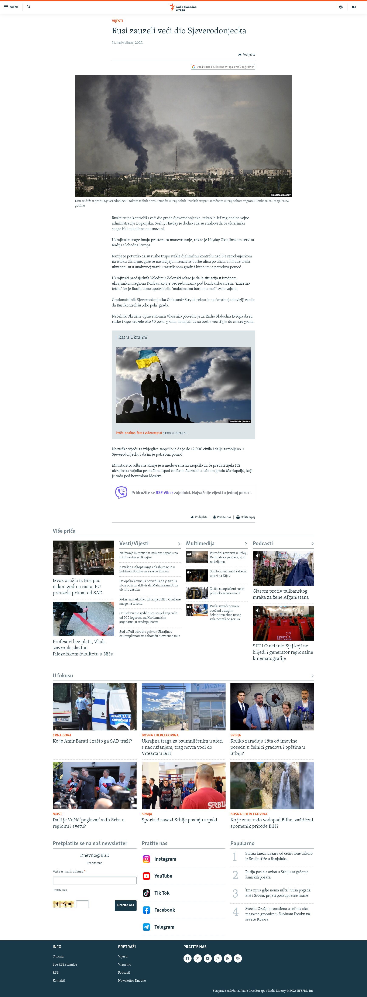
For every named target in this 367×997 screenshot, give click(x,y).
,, (139, 433)
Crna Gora (62, 735)
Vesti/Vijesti (134, 544)
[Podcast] (341, 7)
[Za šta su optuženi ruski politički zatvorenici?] (197, 593)
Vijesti (117, 21)
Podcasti (263, 544)
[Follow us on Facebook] (188, 958)
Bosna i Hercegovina (160, 735)
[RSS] (228, 958)
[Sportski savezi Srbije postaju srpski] (184, 785)
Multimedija (200, 544)
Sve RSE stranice (65, 964)
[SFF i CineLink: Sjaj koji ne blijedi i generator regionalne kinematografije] (283, 623)
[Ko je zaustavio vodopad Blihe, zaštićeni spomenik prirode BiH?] (272, 785)
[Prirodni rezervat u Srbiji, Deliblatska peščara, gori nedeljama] (197, 557)
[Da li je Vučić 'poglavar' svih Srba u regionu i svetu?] (95, 785)
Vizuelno (124, 964)
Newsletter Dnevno (132, 981)
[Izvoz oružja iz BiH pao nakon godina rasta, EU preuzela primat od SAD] (83, 558)
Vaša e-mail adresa (69, 872)
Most (57, 814)
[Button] (246, 55)
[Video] (353, 7)
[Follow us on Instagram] (218, 958)
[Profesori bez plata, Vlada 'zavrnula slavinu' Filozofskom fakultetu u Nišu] (83, 619)
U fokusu (63, 676)
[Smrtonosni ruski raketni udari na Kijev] (197, 575)
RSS (56, 972)
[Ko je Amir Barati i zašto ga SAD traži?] (95, 706)
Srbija (235, 735)
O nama (58, 956)
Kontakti (59, 981)
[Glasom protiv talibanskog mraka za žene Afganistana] (283, 568)
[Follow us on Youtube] (208, 958)
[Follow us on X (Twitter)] (197, 958)
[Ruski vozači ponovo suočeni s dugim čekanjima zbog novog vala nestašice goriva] (197, 610)
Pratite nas (125, 905)
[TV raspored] (238, 958)
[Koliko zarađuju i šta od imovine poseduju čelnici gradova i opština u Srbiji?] (272, 706)
